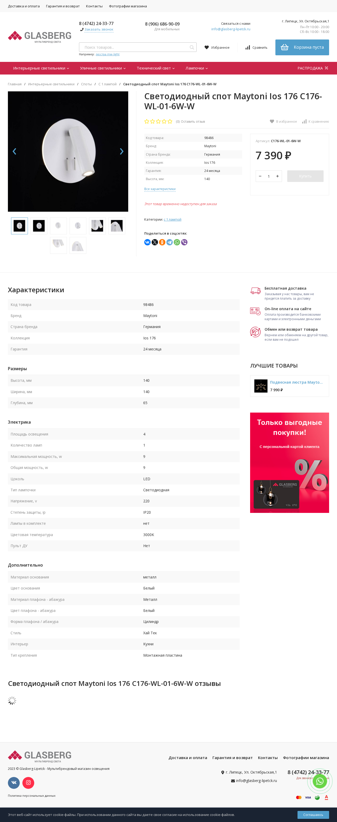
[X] (155, 242)
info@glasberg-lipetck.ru (230, 29)
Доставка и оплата (24, 6)
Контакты (94, 6)
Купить (305, 176)
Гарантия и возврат (63, 6)
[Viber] (184, 242)
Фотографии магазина (128, 6)
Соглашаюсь (313, 815)
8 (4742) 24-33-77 (96, 23)
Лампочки (195, 68)
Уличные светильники (101, 68)
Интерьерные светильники (39, 68)
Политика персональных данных (32, 796)
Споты (86, 84)
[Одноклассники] (162, 242)
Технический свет (154, 68)
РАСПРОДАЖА (311, 68)
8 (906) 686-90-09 (162, 24)
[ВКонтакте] (147, 242)
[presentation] (14, 151)
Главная (15, 84)
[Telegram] (169, 242)
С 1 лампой (107, 84)
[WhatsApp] (177, 242)
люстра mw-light (108, 54)
